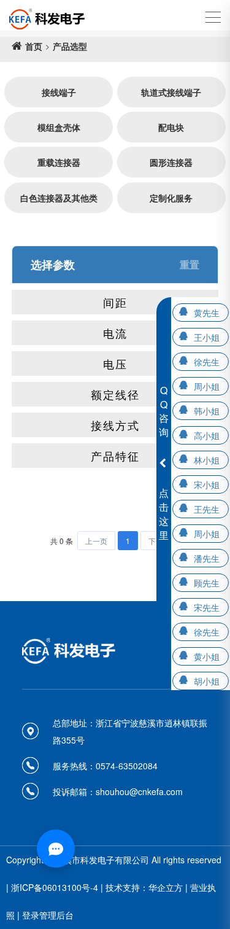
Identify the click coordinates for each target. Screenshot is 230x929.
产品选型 (70, 46)
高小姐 (207, 435)
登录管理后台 (48, 915)
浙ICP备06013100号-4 (54, 887)
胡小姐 (207, 681)
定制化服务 (171, 198)
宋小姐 (207, 484)
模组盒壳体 (58, 127)
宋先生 (207, 607)
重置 (189, 264)
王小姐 (207, 337)
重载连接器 (58, 162)
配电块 (171, 127)
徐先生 (207, 362)
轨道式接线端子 (171, 92)
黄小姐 (207, 656)
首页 (33, 46)
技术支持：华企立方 (144, 887)
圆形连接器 (171, 162)
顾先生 (207, 583)
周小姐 (207, 386)
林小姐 (207, 460)
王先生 (207, 509)
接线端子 (59, 92)
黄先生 (207, 312)
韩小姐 (207, 411)
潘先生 (207, 558)
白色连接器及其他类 (59, 198)
